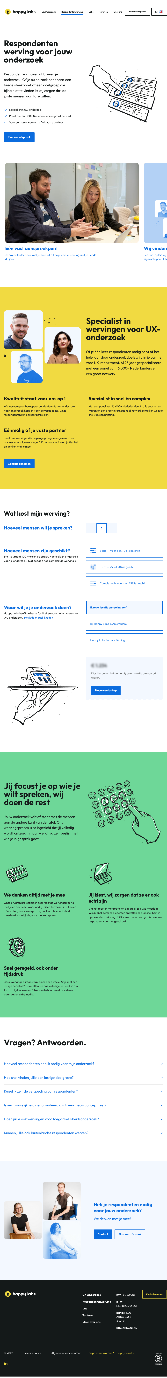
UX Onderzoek (49, 11)
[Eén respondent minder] (91, 528)
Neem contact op (106, 690)
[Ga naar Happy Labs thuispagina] (20, 12)
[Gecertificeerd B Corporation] (158, 1359)
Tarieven (103, 11)
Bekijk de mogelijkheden (38, 617)
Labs (91, 11)
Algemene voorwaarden (66, 1353)
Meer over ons (91, 1322)
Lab (84, 1308)
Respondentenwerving (72, 11)
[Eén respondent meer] (112, 528)
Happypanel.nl (125, 1353)
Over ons (118, 11)
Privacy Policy (32, 1353)
